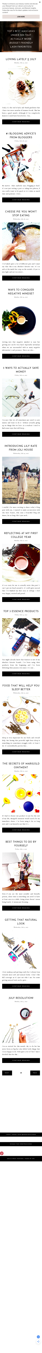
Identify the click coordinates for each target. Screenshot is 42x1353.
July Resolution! (21, 998)
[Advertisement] (21, 1105)
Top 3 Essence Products (21, 611)
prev (2, 35)
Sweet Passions (18, 1158)
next (40, 35)
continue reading (21, 121)
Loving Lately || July (21, 59)
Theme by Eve (30, 1158)
